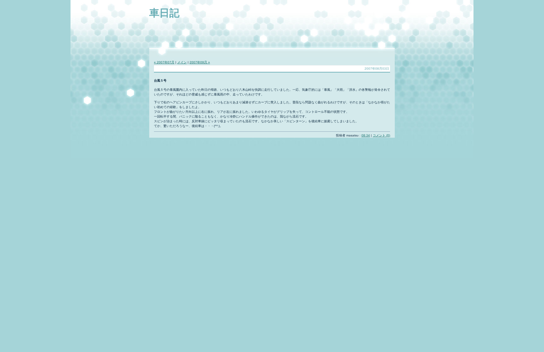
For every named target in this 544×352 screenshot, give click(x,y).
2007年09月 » (200, 62)
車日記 (164, 13)
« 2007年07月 (164, 62)
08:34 (365, 135)
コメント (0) (381, 135)
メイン (182, 62)
